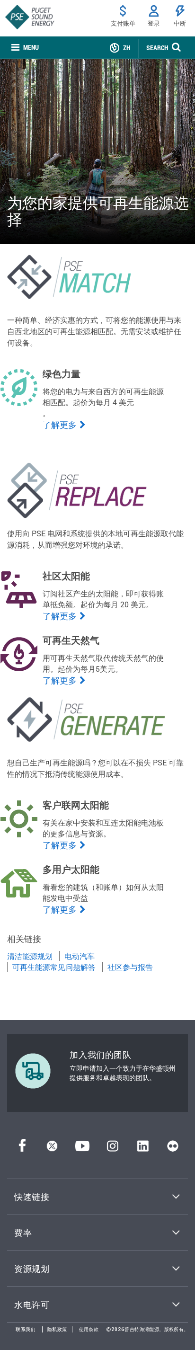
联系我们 (25, 1329)
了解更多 (60, 424)
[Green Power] (19, 404)
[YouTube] (82, 1149)
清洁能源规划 (30, 956)
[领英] (143, 1149)
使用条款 (89, 1329)
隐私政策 (57, 1329)
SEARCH (157, 47)
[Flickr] (172, 1149)
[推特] (52, 1149)
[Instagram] (112, 1149)
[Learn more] (19, 835)
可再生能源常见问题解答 (54, 967)
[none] (25, 48)
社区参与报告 (130, 967)
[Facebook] (22, 1149)
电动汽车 (79, 956)
